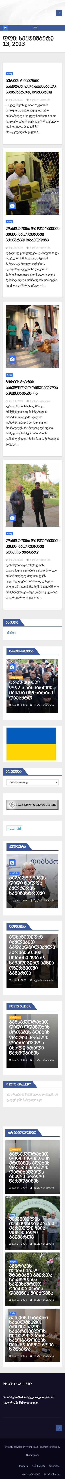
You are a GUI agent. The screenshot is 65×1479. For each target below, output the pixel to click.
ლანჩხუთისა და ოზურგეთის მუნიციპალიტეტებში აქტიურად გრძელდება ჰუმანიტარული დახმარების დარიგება (32, 240)
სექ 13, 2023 (16, 100)
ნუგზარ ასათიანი (40, 100)
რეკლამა (54, 1466)
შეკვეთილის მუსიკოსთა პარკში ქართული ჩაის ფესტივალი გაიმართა (31, 1043)
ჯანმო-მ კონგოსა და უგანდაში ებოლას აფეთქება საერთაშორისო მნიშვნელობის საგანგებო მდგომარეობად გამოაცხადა (32, 955)
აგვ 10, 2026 (19, 900)
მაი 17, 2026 (19, 980)
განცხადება (39, 1466)
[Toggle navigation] (35, 28)
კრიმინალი (15, 1150)
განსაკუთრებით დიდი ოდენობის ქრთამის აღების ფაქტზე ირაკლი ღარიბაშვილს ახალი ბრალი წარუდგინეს (29, 1168)
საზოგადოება (16, 672)
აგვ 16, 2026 (19, 705)
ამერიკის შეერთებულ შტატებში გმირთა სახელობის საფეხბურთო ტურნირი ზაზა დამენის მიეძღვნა (31, 1280)
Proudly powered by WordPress (22, 1447)
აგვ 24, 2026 (19, 1060)
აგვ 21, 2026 (19, 1300)
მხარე (9, 74)
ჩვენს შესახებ (52, 1474)
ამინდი (11, 632)
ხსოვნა (13, 1262)
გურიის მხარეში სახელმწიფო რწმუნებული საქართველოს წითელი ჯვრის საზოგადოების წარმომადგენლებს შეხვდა (31, 1333)
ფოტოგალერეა (31, 1474)
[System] (32, 804)
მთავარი (24, 1466)
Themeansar (32, 1455)
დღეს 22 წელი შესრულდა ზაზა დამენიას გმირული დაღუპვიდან (28, 688)
